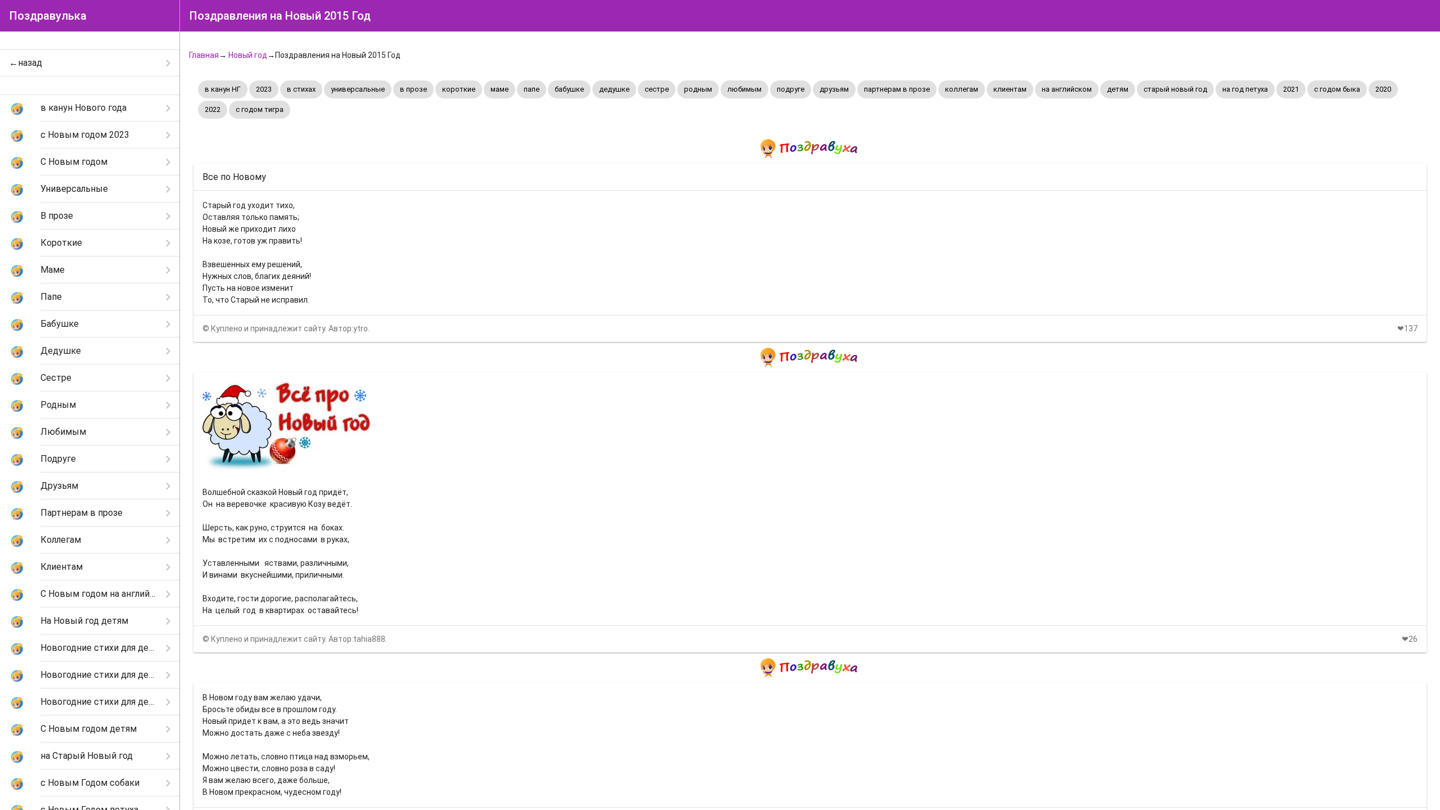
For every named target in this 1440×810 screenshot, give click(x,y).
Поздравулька (48, 15)
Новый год (247, 55)
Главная (204, 55)
